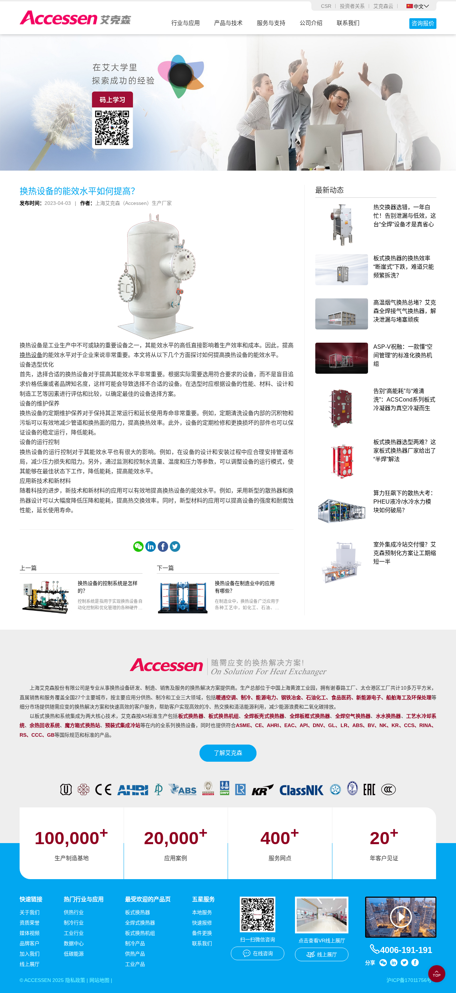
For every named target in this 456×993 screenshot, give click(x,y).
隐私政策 (75, 980)
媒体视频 (30, 933)
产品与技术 (228, 23)
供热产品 (135, 954)
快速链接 (31, 899)
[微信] (139, 546)
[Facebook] (163, 546)
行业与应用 (185, 23)
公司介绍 (311, 23)
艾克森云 (383, 6)
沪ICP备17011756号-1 (411, 980)
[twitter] (175, 546)
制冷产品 (135, 943)
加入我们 (30, 954)
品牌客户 (30, 943)
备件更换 (202, 933)
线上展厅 (30, 964)
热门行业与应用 (84, 899)
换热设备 (31, 355)
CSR (326, 6)
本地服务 (202, 912)
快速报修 (202, 923)
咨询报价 (422, 23)
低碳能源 (74, 954)
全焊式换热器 (140, 923)
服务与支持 (271, 23)
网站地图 (99, 980)
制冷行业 (74, 923)
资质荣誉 (30, 923)
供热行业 (74, 912)
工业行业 (74, 933)
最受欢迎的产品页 (148, 899)
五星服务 (203, 899)
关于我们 (30, 912)
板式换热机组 (140, 933)
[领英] (151, 546)
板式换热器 (137, 912)
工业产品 (135, 964)
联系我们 (348, 23)
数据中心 (74, 943)
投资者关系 (352, 6)
